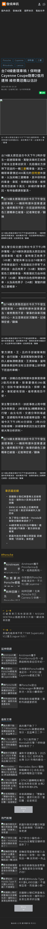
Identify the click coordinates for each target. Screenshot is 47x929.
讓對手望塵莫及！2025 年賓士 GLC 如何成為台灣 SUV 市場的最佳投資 (32, 756)
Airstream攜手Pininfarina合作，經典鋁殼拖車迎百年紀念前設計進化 (32, 567)
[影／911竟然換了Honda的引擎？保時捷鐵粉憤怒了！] (9, 743)
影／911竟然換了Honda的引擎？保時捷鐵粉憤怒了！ (32, 743)
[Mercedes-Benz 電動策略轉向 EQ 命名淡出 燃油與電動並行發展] (9, 770)
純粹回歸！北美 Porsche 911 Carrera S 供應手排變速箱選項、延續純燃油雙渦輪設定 (32, 594)
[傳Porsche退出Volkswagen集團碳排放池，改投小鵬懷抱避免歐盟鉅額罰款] (9, 688)
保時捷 (30, 60)
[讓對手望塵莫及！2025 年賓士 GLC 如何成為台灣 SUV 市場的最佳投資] (9, 756)
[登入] (39, 4)
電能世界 (40, 10)
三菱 (40, 60)
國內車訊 (5, 10)
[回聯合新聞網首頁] (4, 4)
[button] (44, 4)
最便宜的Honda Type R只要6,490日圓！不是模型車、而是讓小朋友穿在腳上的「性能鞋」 (32, 882)
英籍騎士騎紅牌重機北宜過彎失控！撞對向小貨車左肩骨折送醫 (25, 499)
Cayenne (19, 60)
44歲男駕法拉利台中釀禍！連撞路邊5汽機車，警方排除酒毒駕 (25, 528)
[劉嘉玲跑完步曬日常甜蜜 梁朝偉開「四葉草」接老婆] (9, 828)
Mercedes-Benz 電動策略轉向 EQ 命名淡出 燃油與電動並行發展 (32, 770)
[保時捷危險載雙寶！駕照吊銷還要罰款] (9, 702)
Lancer (20, 65)
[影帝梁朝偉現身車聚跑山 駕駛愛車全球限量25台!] (9, 869)
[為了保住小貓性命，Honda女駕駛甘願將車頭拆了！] (9, 841)
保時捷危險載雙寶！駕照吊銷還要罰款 (32, 700)
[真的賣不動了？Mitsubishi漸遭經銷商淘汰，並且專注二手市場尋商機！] (9, 729)
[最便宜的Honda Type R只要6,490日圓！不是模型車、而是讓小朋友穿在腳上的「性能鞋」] (9, 882)
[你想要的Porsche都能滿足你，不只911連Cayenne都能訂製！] (12, 581)
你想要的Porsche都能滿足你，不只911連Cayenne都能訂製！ (32, 581)
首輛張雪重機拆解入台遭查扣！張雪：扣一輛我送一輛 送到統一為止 (32, 855)
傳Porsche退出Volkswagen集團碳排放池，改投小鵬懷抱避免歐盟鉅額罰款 (32, 688)
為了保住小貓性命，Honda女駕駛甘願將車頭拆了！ (25, 519)
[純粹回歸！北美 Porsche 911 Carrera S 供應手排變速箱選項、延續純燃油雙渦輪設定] (12, 594)
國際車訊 (28, 10)
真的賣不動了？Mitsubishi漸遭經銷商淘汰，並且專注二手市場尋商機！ (32, 729)
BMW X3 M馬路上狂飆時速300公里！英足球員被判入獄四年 (24, 510)
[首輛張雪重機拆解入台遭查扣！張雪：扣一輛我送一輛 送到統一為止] (9, 855)
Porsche (7, 60)
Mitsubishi (8, 65)
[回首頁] (12, 4)
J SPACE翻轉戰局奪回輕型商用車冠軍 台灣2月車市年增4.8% (32, 783)
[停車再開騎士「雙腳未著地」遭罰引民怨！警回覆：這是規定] (9, 797)
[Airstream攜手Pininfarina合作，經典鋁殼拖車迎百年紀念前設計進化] (12, 567)
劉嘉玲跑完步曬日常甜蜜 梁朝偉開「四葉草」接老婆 (25, 537)
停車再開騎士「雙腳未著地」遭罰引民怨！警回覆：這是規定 (32, 797)
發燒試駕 (17, 10)
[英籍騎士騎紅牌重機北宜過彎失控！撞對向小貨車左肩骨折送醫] (9, 896)
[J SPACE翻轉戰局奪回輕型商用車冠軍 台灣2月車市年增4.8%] (9, 784)
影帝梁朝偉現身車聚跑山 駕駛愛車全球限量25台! (32, 869)
